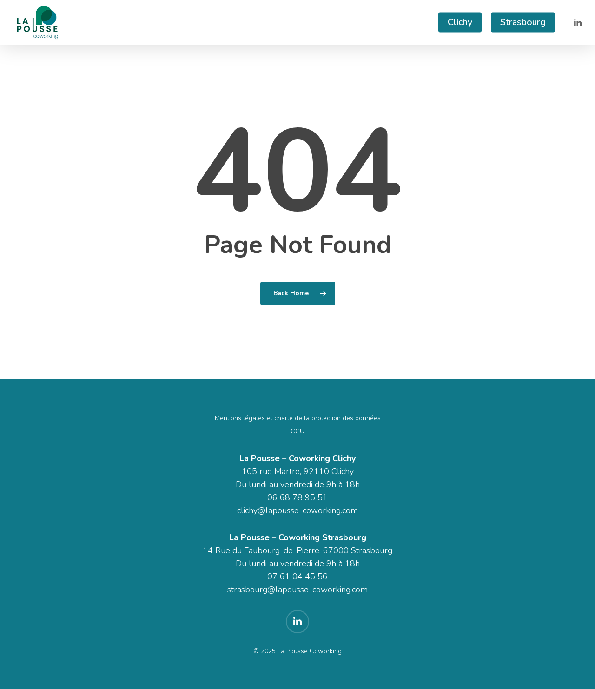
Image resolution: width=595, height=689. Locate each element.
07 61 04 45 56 (297, 576)
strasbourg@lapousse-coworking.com (297, 589)
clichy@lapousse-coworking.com (297, 510)
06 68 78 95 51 (297, 497)
